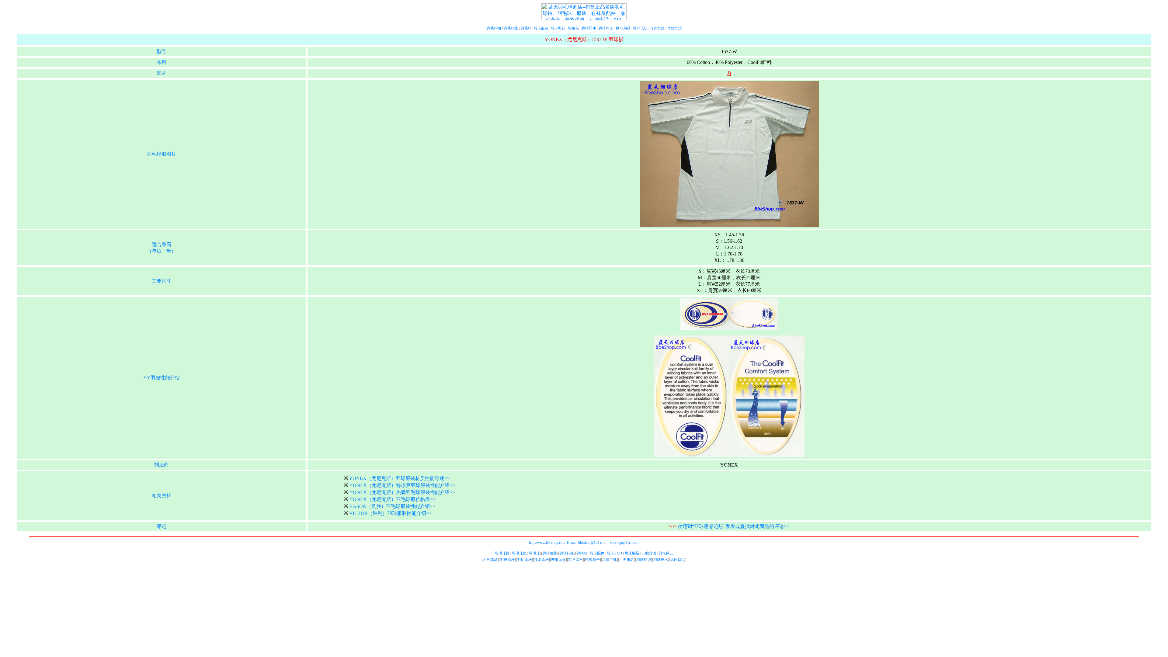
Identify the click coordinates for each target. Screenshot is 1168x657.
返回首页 (677, 560)
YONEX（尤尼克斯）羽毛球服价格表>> (392, 499)
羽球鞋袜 (558, 28)
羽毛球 (525, 28)
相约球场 (490, 560)
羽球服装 (541, 28)
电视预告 (592, 560)
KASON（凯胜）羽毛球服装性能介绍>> (392, 506)
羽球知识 (643, 560)
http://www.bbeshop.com (547, 543)
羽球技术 (660, 560)
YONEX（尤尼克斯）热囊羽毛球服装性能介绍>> (402, 492)
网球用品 (623, 28)
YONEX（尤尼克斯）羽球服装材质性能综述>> (399, 478)
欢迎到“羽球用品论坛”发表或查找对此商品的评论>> (733, 526)
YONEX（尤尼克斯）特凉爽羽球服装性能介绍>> (402, 485)
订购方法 (657, 28)
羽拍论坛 (524, 560)
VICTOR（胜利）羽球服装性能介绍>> (390, 513)
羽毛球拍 (493, 28)
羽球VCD (606, 28)
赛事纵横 (558, 560)
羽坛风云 (666, 553)
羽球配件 (588, 28)
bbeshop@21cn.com (624, 543)
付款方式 (674, 28)
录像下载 (609, 560)
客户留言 (575, 560)
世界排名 (626, 560)
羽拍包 (573, 28)
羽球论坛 (640, 28)
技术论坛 (541, 560)
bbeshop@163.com (592, 543)
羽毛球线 (510, 28)
